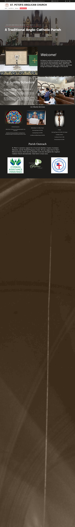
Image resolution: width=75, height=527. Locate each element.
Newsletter (23, 8)
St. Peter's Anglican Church (28, 5)
